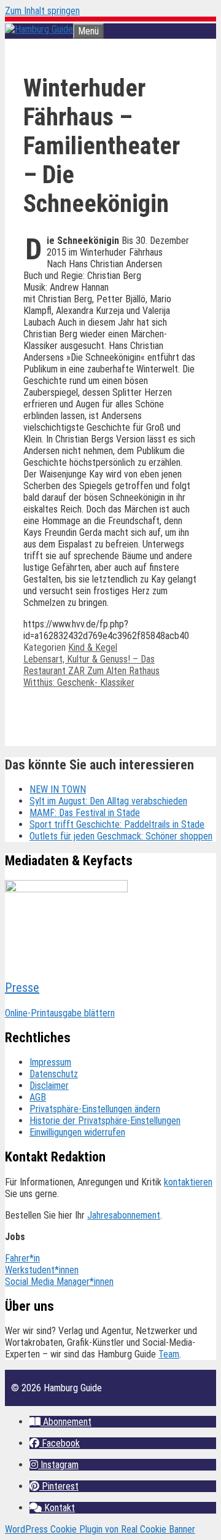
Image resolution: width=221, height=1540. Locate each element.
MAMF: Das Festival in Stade (84, 813)
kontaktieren (188, 1182)
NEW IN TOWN (57, 789)
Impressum (50, 1062)
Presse (22, 987)
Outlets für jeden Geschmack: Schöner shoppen (120, 836)
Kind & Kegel (92, 647)
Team (168, 1354)
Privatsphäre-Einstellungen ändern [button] (94, 1109)
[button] (60, 1422)
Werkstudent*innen (42, 1270)
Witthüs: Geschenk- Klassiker (78, 682)
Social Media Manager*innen (59, 1281)
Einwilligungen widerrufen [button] (77, 1132)
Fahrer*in (22, 1258)
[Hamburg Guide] (39, 29)
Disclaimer (49, 1085)
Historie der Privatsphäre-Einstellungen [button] (104, 1120)
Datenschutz (53, 1074)
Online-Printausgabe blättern (60, 1013)
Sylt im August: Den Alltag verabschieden (108, 801)
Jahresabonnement (123, 1215)
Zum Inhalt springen (42, 11)
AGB (37, 1097)
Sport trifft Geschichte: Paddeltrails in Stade (116, 824)
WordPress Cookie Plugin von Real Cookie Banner (100, 1529)
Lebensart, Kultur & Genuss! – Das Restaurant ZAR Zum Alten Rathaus (91, 665)
